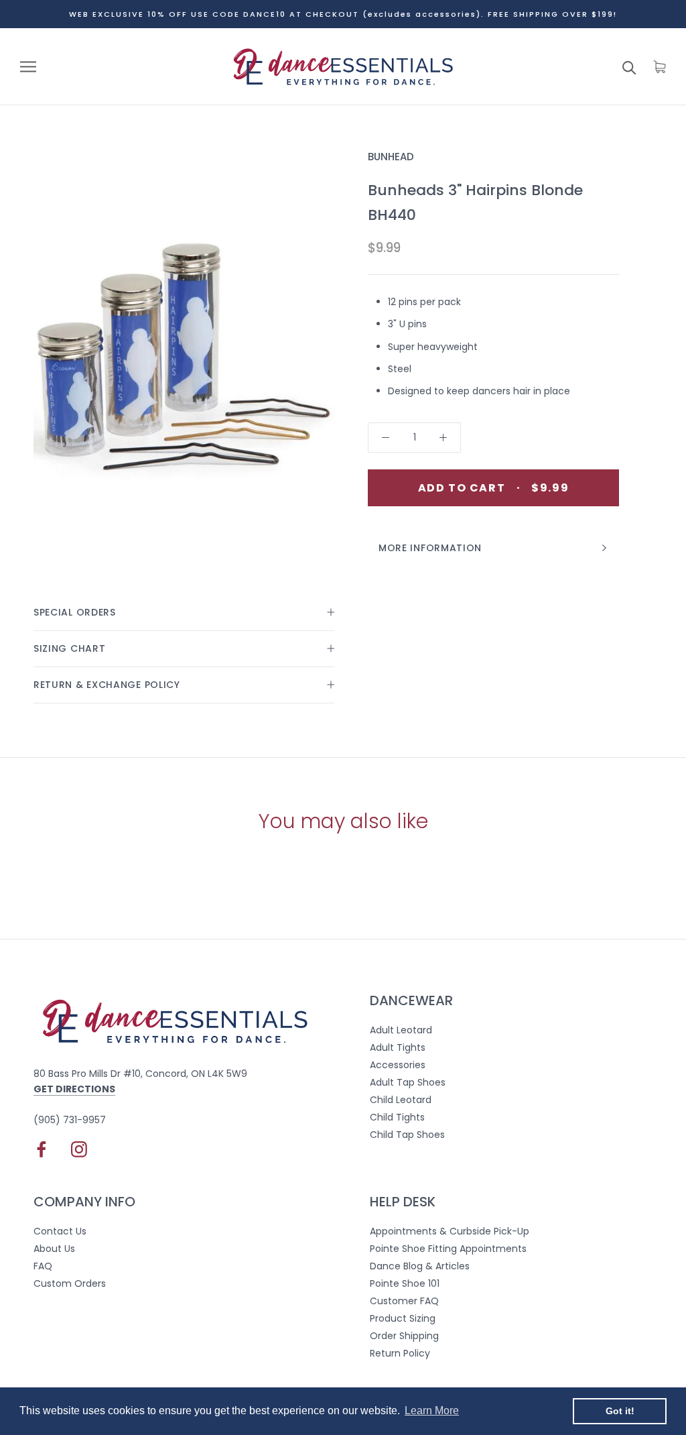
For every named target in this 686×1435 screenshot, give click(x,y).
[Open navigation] (28, 66)
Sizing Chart (69, 648)
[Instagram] (79, 1149)
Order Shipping (404, 1335)
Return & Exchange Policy (106, 684)
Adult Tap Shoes (407, 1082)
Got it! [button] (620, 1410)
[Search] (629, 67)
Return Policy (400, 1353)
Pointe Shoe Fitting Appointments (448, 1248)
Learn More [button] (432, 1410)
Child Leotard (400, 1099)
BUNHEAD (391, 157)
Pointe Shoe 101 (404, 1283)
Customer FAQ (404, 1301)
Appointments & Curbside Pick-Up (449, 1231)
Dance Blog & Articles (420, 1266)
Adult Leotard (401, 1030)
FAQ (42, 1266)
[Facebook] (41, 1149)
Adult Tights (397, 1047)
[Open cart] (659, 66)
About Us (54, 1248)
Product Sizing (402, 1318)
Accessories (397, 1065)
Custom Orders (69, 1283)
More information (430, 548)
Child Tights (397, 1117)
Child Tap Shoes (407, 1134)
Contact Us (59, 1231)
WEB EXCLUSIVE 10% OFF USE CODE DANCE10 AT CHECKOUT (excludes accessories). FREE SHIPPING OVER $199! (343, 14)
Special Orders (74, 612)
